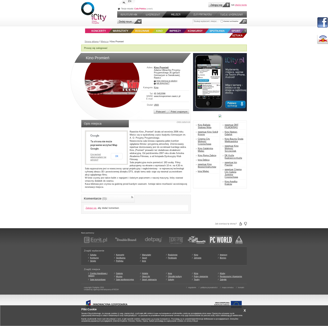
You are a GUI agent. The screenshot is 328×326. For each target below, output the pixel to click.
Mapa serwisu (228, 287)
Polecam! (161, 111)
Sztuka (93, 255)
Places (176, 14)
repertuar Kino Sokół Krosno (208, 133)
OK (116, 156)
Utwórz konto (241, 5)
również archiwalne (230, 21)
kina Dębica (203, 160)
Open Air (146, 276)
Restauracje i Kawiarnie (231, 276)
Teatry (197, 279)
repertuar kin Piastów (231, 163)
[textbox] (207, 21)
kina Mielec (203, 171)
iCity (93, 13)
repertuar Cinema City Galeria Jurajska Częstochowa (233, 173)
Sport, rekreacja (149, 279)
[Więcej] (244, 31)
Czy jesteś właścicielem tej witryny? (98, 157)
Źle (245, 223)
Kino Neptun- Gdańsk (231, 133)
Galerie (119, 273)
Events (153, 14)
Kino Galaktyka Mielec (205, 149)
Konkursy (195, 30)
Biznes (223, 258)
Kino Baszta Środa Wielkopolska (234, 140)
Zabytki (223, 279)
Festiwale (172, 258)
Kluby (222, 273)
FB (322, 22)
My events (233, 14)
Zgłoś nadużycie (183, 122)
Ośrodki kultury (175, 276)
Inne (144, 261)
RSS (132, 197)
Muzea (119, 276)
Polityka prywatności (209, 287)
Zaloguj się (219, 5)
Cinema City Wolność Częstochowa (204, 141)
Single (93, 261)
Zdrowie (197, 258)
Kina (156, 87)
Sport (235, 30)
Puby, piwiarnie (201, 276)
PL (124, 3)
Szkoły (171, 279)
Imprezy (175, 30)
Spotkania (217, 30)
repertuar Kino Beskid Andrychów (207, 165)
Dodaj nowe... (129, 21)
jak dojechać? (162, 83)
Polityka (119, 261)
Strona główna (92, 41)
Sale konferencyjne (125, 279)
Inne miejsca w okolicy (166, 81)
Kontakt (241, 287)
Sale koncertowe (98, 279)
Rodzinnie (142, 30)
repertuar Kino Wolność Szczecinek (231, 148)
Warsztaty (120, 30)
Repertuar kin (128, 14)
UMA (156, 105)
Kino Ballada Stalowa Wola (204, 126)
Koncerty (98, 30)
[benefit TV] (196, 240)
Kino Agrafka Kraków (231, 182)
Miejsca (104, 41)
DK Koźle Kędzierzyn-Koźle (233, 156)
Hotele (145, 273)
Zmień (149, 9)
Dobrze (240, 223)
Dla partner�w (202, 14)
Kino (159, 30)
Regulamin (192, 287)
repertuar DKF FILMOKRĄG (231, 126)
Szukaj (243, 21)
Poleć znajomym (179, 111)
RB (322, 39)
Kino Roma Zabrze (207, 155)
